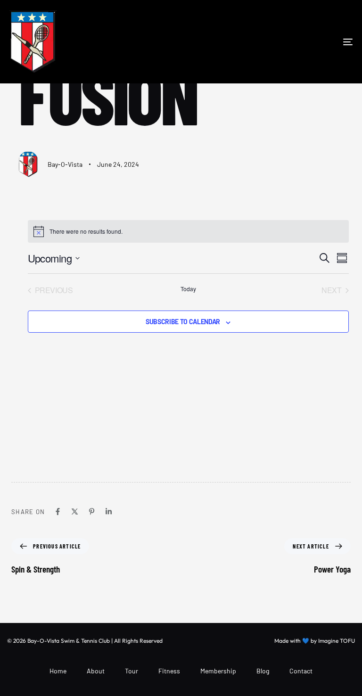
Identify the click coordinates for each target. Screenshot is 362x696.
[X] (74, 511)
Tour (131, 671)
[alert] (188, 231)
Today (188, 289)
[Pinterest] (91, 511)
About (96, 671)
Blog (262, 671)
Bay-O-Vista (65, 164)
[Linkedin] (108, 511)
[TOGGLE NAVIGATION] (295, 41)
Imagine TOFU (336, 640)
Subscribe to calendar (183, 322)
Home (57, 671)
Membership (218, 671)
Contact (301, 671)
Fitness (169, 671)
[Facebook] (57, 511)
